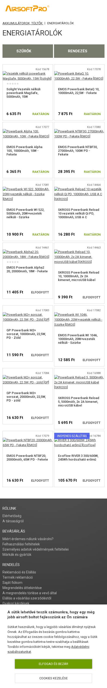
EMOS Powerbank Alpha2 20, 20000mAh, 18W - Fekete (27, 269)
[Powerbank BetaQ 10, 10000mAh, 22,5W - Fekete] (79, 73)
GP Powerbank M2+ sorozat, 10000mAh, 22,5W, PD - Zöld (26, 334)
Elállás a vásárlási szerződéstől (26, 598)
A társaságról (13, 521)
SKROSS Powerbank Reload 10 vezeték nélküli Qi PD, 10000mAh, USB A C (78, 213)
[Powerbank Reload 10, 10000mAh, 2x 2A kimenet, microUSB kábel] (79, 252)
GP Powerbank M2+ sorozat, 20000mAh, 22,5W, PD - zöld (26, 396)
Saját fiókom (12, 583)
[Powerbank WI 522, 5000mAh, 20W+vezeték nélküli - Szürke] (28, 189)
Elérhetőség (11, 516)
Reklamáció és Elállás (19, 572)
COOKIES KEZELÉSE (53, 678)
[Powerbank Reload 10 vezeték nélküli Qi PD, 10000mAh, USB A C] (79, 189)
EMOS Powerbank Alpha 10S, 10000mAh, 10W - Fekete (24, 150)
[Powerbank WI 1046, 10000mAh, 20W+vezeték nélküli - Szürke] (79, 314)
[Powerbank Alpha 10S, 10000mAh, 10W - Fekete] (28, 131)
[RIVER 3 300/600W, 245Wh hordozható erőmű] (79, 440)
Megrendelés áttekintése (22, 588)
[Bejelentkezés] (78, 9)
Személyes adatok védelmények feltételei (35, 549)
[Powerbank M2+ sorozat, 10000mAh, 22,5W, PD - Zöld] (28, 314)
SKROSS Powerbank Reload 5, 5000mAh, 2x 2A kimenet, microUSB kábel (78, 401)
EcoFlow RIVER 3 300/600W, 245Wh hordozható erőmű (78, 457)
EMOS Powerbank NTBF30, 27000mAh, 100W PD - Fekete (78, 150)
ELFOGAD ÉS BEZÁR (53, 664)
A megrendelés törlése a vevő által (29, 593)
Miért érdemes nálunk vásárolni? (28, 539)
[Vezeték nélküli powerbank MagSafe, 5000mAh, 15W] (28, 73)
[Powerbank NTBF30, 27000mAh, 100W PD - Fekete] (79, 131)
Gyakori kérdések (15, 603)
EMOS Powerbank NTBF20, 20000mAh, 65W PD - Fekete (27, 457)
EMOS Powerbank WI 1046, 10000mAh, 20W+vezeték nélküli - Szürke (78, 338)
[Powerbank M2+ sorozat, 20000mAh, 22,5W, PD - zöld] (28, 377)
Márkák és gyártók (16, 555)
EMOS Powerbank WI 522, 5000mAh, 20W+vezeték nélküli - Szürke (25, 213)
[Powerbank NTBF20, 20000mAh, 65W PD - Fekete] (28, 440)
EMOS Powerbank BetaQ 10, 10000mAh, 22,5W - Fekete (78, 91)
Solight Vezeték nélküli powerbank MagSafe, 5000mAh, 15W (23, 92)
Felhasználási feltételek (21, 544)
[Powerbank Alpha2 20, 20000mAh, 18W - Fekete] (28, 252)
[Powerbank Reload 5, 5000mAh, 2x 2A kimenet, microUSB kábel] (79, 377)
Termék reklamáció (17, 577)
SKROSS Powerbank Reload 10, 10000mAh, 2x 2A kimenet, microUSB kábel (78, 276)
